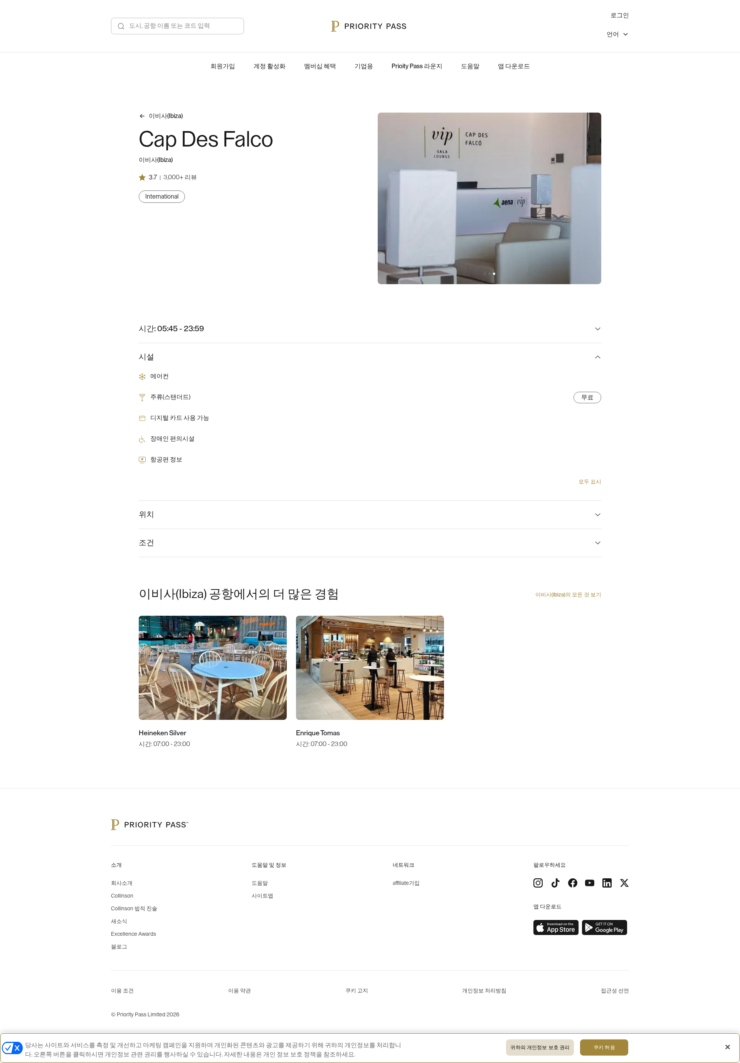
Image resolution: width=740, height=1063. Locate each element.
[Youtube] (589, 883)
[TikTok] (555, 883)
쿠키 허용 (604, 1047)
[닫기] (727, 1047)
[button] (485, 274)
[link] (556, 927)
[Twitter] (624, 883)
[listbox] (618, 35)
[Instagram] (538, 883)
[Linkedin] (607, 883)
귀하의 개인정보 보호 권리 (540, 1047)
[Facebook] (572, 883)
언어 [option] (613, 34)
